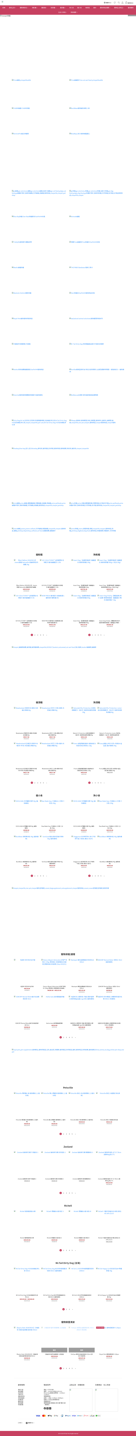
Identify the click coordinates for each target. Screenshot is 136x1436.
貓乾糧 (43, 8)
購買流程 (20, 1401)
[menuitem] (32, 635)
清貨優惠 (73, 12)
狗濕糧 (53, 8)
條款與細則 (21, 1398)
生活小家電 (62, 12)
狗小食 (71, 8)
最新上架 (12, 8)
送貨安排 (20, 1393)
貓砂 (94, 8)
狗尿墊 (87, 8)
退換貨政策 (21, 1396)
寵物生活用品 (118, 8)
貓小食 (79, 8)
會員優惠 (20, 1391)
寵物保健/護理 (104, 8)
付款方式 (20, 1394)
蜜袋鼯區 (131, 8)
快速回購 (20, 1404)
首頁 (3, 8)
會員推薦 (20, 1403)
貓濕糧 (62, 8)
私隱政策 (20, 1400)
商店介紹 (20, 1389)
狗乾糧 (34, 8)
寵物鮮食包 (23, 8)
